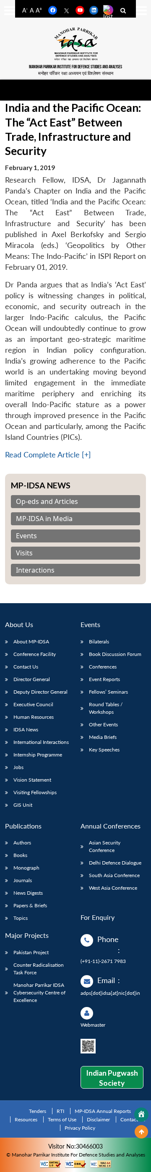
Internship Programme (37, 754)
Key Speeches (104, 749)
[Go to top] (141, 1131)
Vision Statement (32, 780)
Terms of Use (62, 1119)
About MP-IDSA (31, 641)
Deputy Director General (40, 692)
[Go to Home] (141, 1114)
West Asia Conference (113, 888)
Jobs (18, 767)
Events (26, 536)
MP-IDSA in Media (44, 518)
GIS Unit (22, 805)
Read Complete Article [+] (48, 454)
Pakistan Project (31, 952)
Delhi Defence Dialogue (115, 863)
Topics (20, 918)
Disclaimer (98, 1119)
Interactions (35, 570)
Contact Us (25, 666)
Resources (26, 1119)
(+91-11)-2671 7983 (103, 961)
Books (20, 855)
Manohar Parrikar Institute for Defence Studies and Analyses (75, 67)
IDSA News (25, 729)
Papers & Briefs (30, 905)
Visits (24, 553)
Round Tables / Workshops (105, 708)
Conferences (103, 666)
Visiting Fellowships (35, 792)
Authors (22, 842)
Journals (22, 880)
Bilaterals (99, 641)
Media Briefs (103, 737)
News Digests (28, 893)
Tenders (37, 1111)
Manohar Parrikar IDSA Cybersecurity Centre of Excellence (39, 992)
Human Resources (33, 717)
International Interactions (41, 742)
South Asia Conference (114, 875)
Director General (31, 679)
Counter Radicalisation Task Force (38, 969)
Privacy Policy (80, 1128)
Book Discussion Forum (115, 654)
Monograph (26, 868)
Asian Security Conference (104, 846)
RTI (60, 1111)
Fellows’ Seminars (108, 692)
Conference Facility (34, 654)
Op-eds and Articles (47, 501)
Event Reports (104, 679)
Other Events (103, 724)
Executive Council (33, 704)
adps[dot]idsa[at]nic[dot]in (110, 993)
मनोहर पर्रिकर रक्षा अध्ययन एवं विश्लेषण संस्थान (75, 73)
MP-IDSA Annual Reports (103, 1111)
